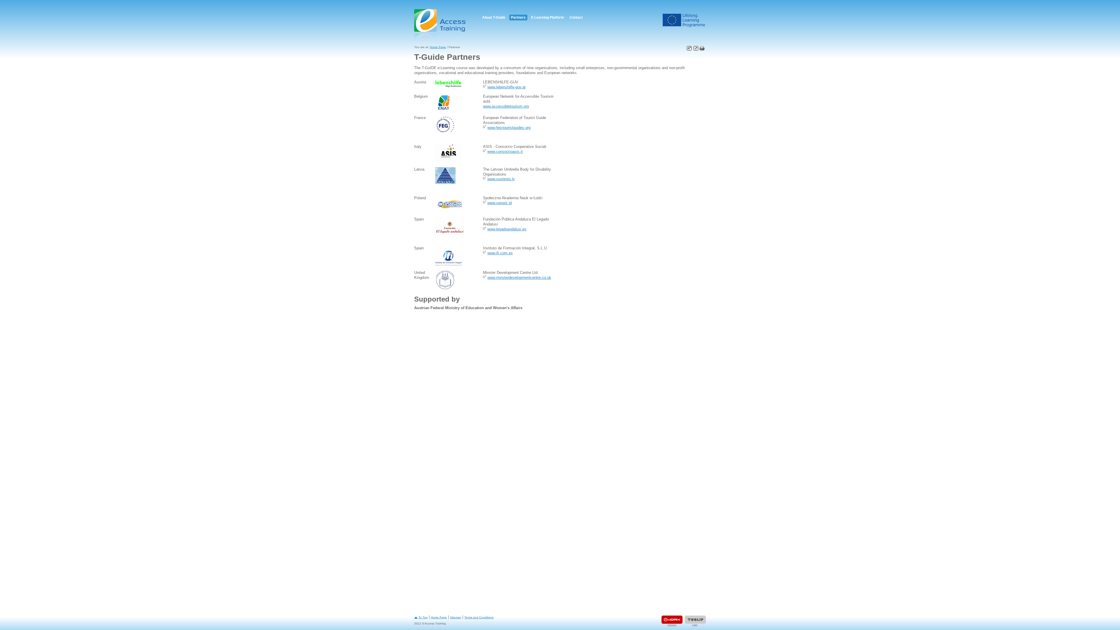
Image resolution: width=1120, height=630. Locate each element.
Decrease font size (696, 48)
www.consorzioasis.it (505, 151)
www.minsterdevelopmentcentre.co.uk (519, 277)
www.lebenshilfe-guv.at (506, 87)
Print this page (702, 48)
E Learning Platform (547, 17)
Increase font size (689, 48)
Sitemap (455, 617)
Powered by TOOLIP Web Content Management (695, 620)
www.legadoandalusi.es (506, 229)
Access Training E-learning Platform (440, 24)
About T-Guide (493, 17)
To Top (423, 617)
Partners (518, 17)
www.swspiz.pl (499, 203)
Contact (576, 17)
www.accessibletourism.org (506, 106)
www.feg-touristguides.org (509, 127)
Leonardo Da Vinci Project (684, 20)
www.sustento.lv (501, 179)
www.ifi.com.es (500, 253)
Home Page (438, 47)
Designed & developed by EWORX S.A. (672, 620)
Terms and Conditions (479, 617)
